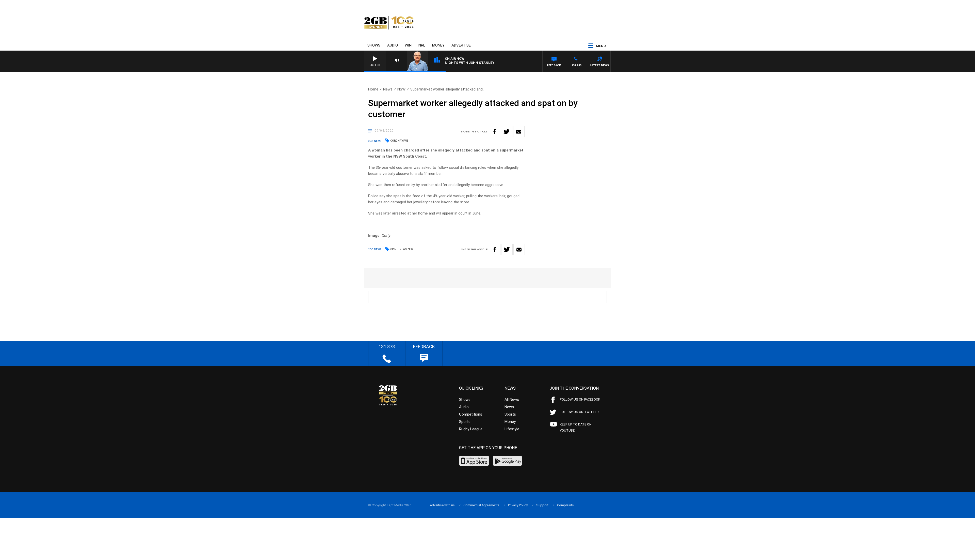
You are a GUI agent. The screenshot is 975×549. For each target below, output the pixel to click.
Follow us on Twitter (579, 412)
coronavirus (399, 140)
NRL (421, 45)
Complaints (565, 505)
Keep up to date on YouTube (576, 427)
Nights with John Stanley (469, 63)
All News (512, 399)
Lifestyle (512, 429)
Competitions (470, 414)
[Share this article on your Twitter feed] (506, 131)
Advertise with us (442, 505)
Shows (373, 45)
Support (542, 505)
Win (408, 45)
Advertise (461, 45)
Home (373, 89)
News (388, 89)
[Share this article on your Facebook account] (494, 131)
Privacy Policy (518, 505)
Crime (394, 249)
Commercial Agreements (481, 505)
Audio (392, 45)
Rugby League (470, 429)
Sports (464, 421)
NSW (401, 89)
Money (438, 45)
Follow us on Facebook (580, 399)
